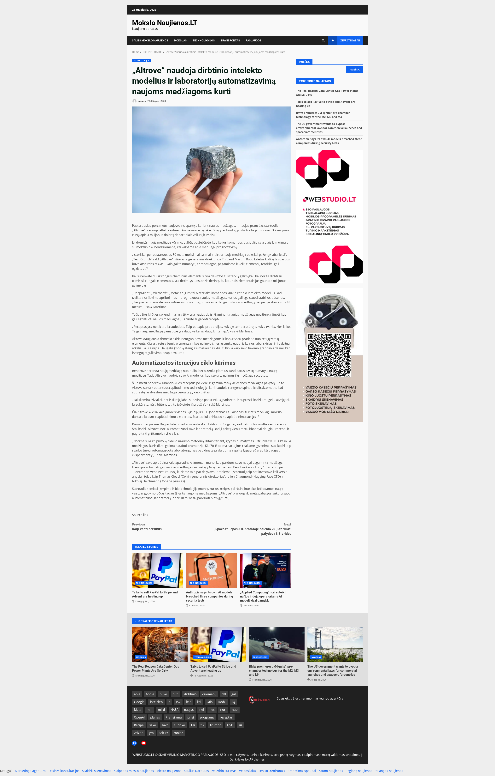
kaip (210, 702)
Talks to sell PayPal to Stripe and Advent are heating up (157, 570)
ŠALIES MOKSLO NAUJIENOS (150, 40)
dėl (224, 694)
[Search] (323, 40)
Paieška (304, 62)
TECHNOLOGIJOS (204, 40)
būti (175, 694)
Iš (169, 702)
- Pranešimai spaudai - (302, 771)
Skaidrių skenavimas (96, 771)
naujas (189, 709)
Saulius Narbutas (196, 771)
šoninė (178, 733)
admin (142, 101)
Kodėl (222, 702)
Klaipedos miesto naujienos (134, 771)
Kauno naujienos (330, 771)
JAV (178, 702)
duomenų (209, 694)
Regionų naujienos (359, 771)
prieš (190, 717)
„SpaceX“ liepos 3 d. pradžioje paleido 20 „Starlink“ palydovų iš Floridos (252, 529)
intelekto (156, 702)
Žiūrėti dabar (350, 40)
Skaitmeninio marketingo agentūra (318, 698)
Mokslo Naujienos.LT (164, 23)
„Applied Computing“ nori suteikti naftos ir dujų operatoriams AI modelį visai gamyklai (265, 570)
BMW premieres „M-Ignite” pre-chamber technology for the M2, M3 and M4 (277, 644)
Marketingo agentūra (30, 771)
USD (230, 725)
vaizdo (138, 733)
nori (223, 709)
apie (137, 694)
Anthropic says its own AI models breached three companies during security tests (211, 570)
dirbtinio (190, 694)
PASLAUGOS (253, 40)
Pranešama (174, 717)
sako (152, 725)
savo (165, 725)
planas (155, 717)
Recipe (139, 725)
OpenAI (139, 717)
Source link (140, 515)
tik (202, 725)
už (240, 725)
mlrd (161, 709)
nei (201, 709)
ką (233, 702)
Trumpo (215, 725)
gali (233, 694)
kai (199, 702)
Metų (137, 709)
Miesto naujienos (168, 771)
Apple (150, 694)
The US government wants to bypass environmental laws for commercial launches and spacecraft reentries (329, 128)
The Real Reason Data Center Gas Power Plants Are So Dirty (160, 644)
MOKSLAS (180, 40)
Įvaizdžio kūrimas (223, 771)
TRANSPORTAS (230, 40)
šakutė (163, 733)
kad (188, 702)
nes (212, 709)
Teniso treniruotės (271, 771)
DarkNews (237, 759)
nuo (235, 709)
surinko (179, 725)
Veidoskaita (247, 771)
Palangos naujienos (389, 771)
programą (207, 717)
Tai (193, 725)
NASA (174, 709)
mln (149, 709)
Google (139, 702)
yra (151, 733)
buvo (163, 694)
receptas (226, 717)
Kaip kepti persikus (147, 526)
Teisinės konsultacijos (63, 771)
